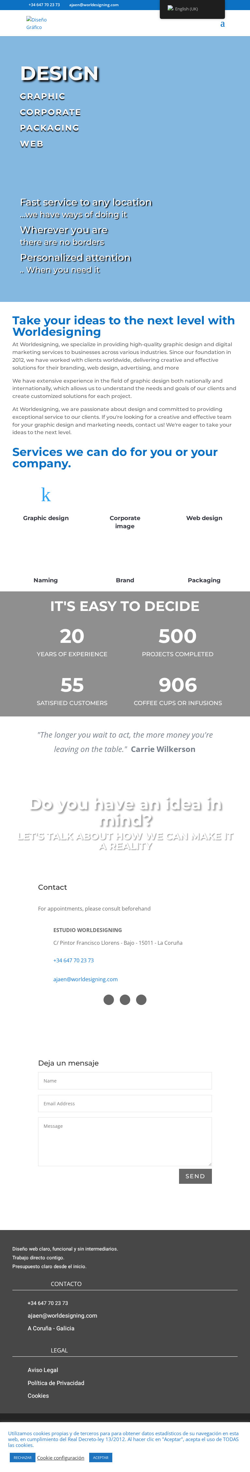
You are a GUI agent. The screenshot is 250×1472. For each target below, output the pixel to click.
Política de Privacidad (56, 1383)
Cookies (38, 1396)
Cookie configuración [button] (60, 1458)
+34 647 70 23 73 (73, 960)
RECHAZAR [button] (23, 1457)
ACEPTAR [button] (100, 1457)
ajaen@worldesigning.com (85, 979)
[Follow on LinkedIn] (141, 1000)
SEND (195, 1176)
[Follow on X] (125, 1000)
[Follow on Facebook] (109, 1000)
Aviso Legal (43, 1370)
